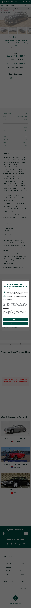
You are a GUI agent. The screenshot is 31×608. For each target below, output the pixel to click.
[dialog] (15, 304)
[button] (15, 300)
